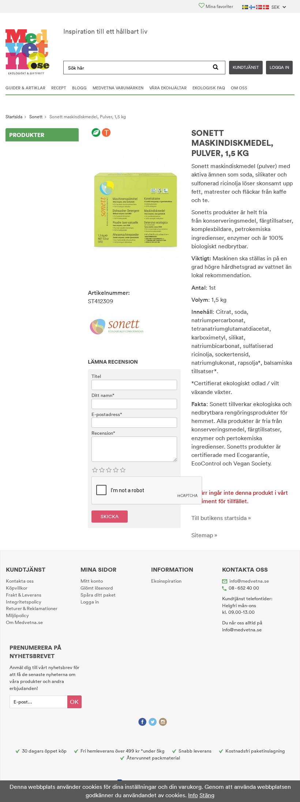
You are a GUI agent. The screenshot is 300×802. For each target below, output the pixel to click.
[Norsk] (259, 6)
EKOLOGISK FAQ (208, 87)
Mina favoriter (219, 6)
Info (193, 795)
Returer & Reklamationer (31, 608)
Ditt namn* (103, 395)
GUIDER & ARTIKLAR (25, 87)
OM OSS (239, 87)
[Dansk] (266, 6)
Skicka (110, 516)
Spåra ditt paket (98, 595)
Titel (96, 376)
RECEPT (58, 87)
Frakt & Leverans (23, 595)
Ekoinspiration (166, 581)
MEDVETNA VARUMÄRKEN (118, 87)
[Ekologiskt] (96, 133)
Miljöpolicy (17, 615)
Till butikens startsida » (221, 517)
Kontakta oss (20, 581)
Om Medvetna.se (24, 622)
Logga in (279, 67)
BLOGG (79, 87)
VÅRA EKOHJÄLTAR (168, 87)
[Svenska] (245, 6)
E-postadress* (106, 414)
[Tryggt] (106, 133)
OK (74, 701)
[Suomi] (252, 6)
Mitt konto (91, 581)
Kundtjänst (246, 67)
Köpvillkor (16, 588)
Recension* (103, 433)
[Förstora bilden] (134, 201)
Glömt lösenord (96, 588)
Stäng (206, 795)
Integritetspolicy (23, 602)
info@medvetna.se (249, 581)
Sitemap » (204, 535)
